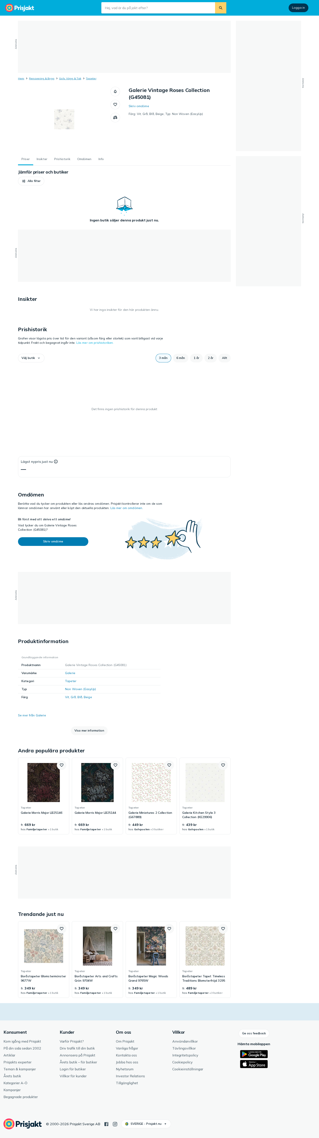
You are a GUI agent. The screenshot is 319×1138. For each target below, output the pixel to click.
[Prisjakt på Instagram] (115, 1124)
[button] (115, 91)
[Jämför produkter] (115, 117)
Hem (21, 78)
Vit (67, 697)
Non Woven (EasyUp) (80, 689)
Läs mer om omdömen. (126, 508)
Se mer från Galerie (32, 715)
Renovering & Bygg (41, 78)
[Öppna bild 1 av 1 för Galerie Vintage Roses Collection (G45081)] (64, 119)
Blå (79, 697)
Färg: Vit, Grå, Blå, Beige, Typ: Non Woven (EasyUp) (166, 114)
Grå (73, 697)
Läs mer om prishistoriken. (95, 343)
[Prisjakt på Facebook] (106, 1124)
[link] (43, 796)
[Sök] (220, 7)
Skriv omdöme (139, 106)
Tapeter (91, 78)
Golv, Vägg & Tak (70, 78)
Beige (88, 697)
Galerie (70, 673)
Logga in (298, 8)
